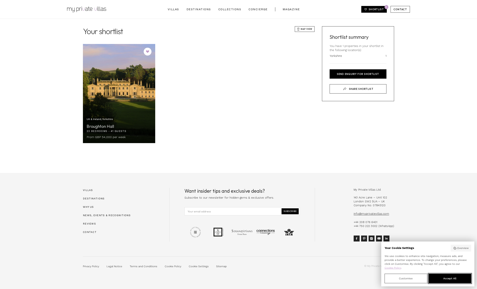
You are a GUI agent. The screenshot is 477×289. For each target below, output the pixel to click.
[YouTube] (379, 238)
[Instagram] (372, 238)
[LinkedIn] (387, 238)
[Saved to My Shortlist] (147, 52)
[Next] (148, 93)
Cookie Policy (393, 267)
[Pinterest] (365, 238)
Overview (463, 248)
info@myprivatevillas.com (371, 213)
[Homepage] (86, 9)
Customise (406, 278)
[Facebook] (357, 238)
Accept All (449, 278)
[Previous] (90, 93)
